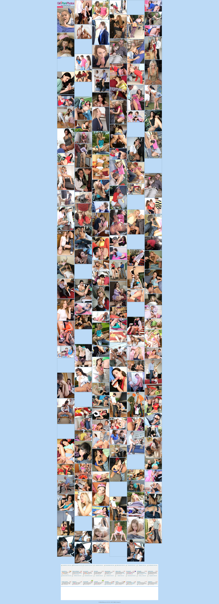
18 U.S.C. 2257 (110, 602)
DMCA (114, 602)
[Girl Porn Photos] (65, 3)
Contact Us (118, 602)
